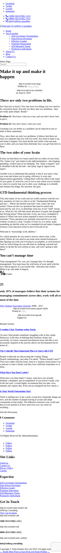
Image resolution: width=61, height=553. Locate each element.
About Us (10, 51)
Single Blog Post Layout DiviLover (17, 551)
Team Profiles (42, 551)
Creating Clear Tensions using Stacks (18, 329)
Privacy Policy (6, 468)
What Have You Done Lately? (14, 372)
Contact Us (11, 56)
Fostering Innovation (9, 490)
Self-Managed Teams (20, 46)
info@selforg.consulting (19, 21)
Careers (3, 470)
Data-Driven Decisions (21, 38)
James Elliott (33, 86)
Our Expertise (12, 33)
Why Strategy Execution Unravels (15, 306)
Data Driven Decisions (10, 485)
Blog (8, 54)
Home (8, 31)
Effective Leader (7, 488)
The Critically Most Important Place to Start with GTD (26, 351)
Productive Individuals (21, 49)
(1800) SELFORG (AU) (19, 16)
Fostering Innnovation (21, 44)
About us (4, 463)
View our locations (8, 513)
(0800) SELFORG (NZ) (19, 18)
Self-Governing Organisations (24, 36)
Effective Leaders (19, 41)
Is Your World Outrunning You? (15, 391)
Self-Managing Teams (10, 493)
